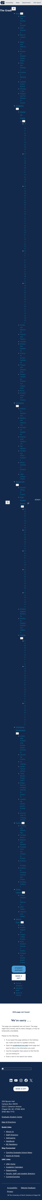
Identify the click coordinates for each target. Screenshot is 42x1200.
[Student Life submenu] (17, 485)
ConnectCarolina (13, 1177)
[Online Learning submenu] (23, 892)
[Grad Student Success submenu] (22, 506)
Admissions (10, 1138)
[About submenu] (21, 13)
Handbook (10, 1141)
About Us (10, 1131)
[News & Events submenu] (22, 922)
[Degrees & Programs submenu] (23, 121)
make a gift (19, 977)
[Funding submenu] (23, 823)
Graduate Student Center (12, 1117)
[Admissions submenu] (17, 406)
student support (19, 969)
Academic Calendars (14, 1167)
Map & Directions (9, 1122)
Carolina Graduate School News (19, 1152)
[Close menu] (14, 8)
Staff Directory (12, 1135)
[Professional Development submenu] (17, 733)
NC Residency (11, 1144)
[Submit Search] (29, 503)
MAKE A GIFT (21, 1089)
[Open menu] (7, 502)
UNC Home (10, 1164)
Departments (26, 3)
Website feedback (28, 1188)
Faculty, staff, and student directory (20, 1173)
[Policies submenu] (21, 638)
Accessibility (9, 3)
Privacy (10, 1191)
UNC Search (37, 3)
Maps (17, 3)
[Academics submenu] (17, 109)
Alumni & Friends (13, 1156)
